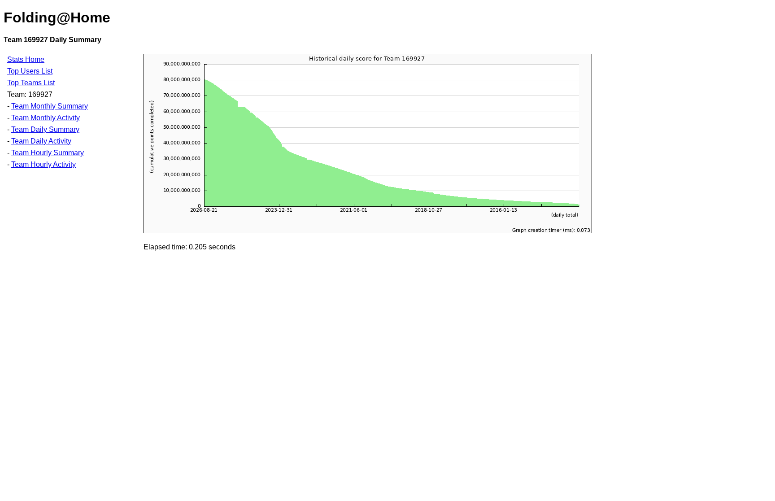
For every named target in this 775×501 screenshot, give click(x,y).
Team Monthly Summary (49, 106)
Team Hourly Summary (47, 153)
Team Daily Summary (45, 129)
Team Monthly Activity (45, 118)
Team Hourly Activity (43, 164)
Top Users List (29, 71)
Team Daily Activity (41, 141)
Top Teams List (31, 83)
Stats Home (25, 59)
